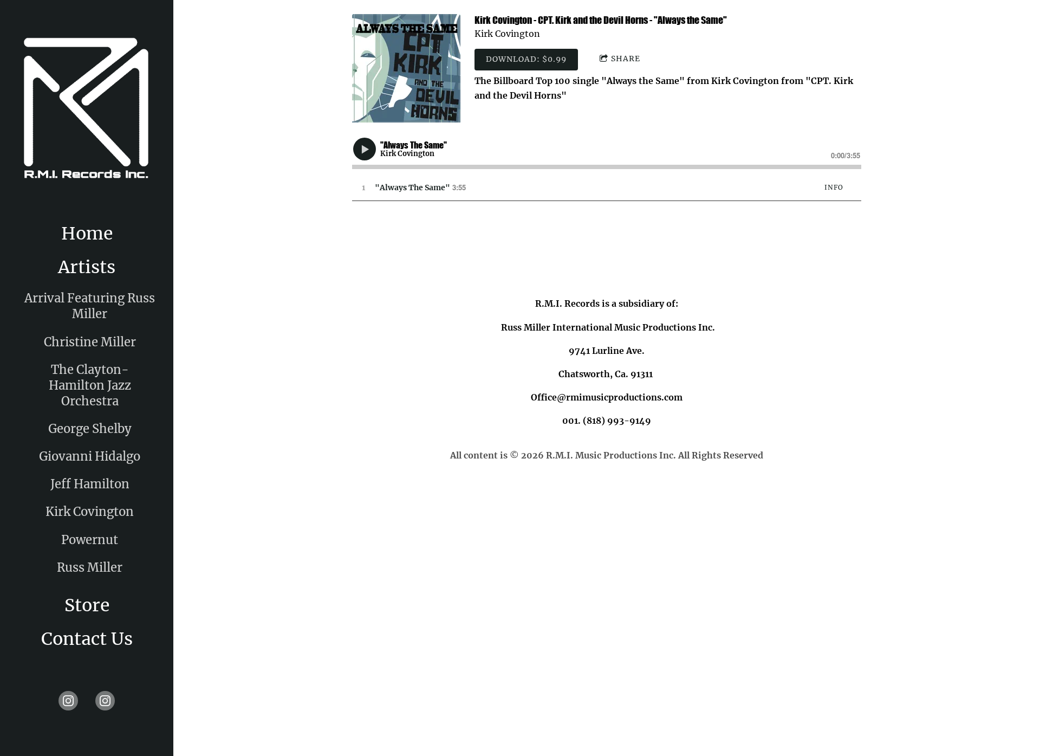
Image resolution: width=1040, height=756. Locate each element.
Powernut (89, 539)
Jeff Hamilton (89, 484)
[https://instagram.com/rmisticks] (68, 700)
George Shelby (90, 428)
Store (86, 605)
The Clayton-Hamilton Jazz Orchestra (90, 385)
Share (625, 58)
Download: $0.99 (526, 59)
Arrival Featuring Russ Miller (89, 305)
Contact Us (87, 639)
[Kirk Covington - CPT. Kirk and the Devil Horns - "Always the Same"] (406, 68)
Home (87, 233)
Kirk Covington (90, 511)
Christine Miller (90, 342)
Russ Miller (89, 567)
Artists (86, 267)
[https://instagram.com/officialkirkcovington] (105, 700)
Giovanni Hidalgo (89, 456)
